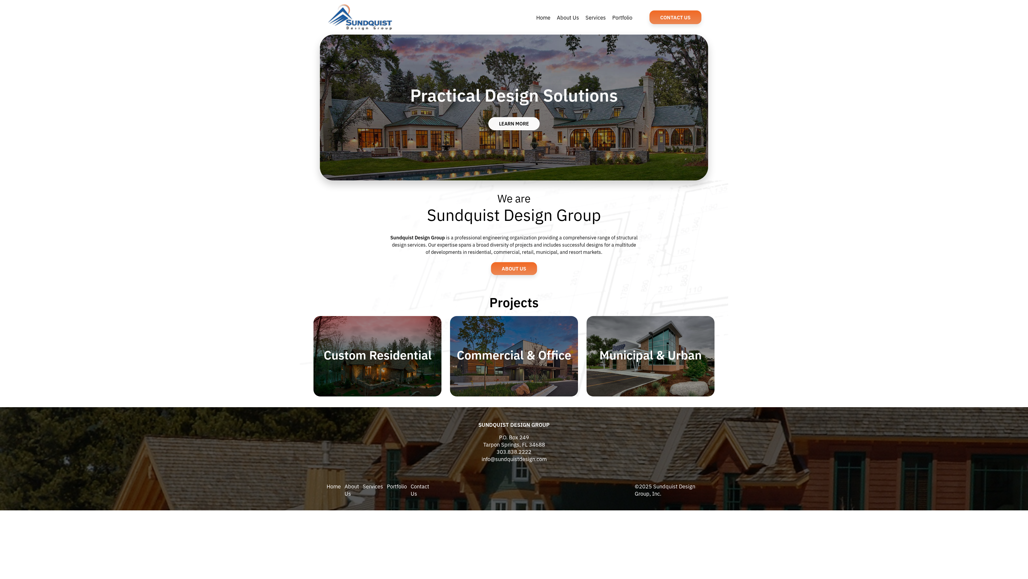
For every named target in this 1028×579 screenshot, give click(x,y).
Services (373, 486)
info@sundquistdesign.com (514, 458)
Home (334, 486)
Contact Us (675, 17)
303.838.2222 (514, 451)
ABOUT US (514, 268)
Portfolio (397, 486)
